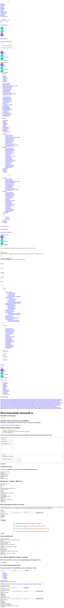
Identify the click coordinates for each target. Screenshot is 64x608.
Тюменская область (30, 408)
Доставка (5, 80)
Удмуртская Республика (52, 406)
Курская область (13, 404)
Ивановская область (22, 399)
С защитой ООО (11, 299)
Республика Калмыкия (49, 402)
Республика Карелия (13, 403)
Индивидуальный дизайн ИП (14, 296)
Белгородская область (57, 399)
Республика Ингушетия (24, 402)
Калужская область (4, 399)
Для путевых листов (7, 101)
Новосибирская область (5, 407)
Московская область (57, 408)
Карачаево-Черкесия (58, 402)
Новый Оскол (6, 127)
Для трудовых (6, 102)
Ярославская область (4, 402)
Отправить (27, 587)
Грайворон (5, 123)
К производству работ (7, 104)
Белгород (2, 3)
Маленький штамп (12, 307)
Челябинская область (38, 408)
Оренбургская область (20, 408)
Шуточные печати (7, 94)
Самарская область (26, 406)
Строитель (5, 129)
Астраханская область (17, 406)
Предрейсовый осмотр (8, 109)
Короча (4, 126)
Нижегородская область (27, 401)
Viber (5, 53)
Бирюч (4, 121)
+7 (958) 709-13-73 (4, 25)
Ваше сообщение (5, 443)
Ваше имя (4, 438)
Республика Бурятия (42, 406)
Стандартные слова (7, 113)
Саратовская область (15, 407)
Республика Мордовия (41, 403)
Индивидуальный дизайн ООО (14, 302)
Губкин (4, 124)
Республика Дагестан (14, 402)
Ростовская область (39, 399)
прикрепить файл (39, 512)
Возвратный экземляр (7, 99)
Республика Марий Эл (31, 403)
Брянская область (4, 400)
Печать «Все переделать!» (13, 320)
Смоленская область (55, 401)
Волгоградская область (23, 400)
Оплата (4, 79)
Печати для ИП (6, 83)
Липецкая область (31, 399)
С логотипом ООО (12, 298)
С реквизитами (6, 110)
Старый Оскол (6, 128)
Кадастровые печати (7, 89)
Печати (4, 75)
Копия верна (5, 105)
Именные (5, 103)
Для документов (6, 100)
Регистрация (3, 41)
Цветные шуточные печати (14, 321)
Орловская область (8, 406)
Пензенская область (46, 401)
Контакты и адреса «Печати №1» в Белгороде (10, 425)
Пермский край (3, 408)
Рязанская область (21, 404)
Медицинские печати (7, 86)
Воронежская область (13, 399)
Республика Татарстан (48, 408)
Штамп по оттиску (7, 114)
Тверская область (34, 406)
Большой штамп (11, 308)
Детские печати (6, 91)
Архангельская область (52, 400)
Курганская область (11, 408)
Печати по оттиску (7, 88)
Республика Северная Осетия (31, 404)
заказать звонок (3, 580)
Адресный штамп (6, 96)
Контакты (5, 81)
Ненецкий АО (7, 404)
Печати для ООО (6, 84)
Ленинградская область (43, 407)
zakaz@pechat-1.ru (4, 38)
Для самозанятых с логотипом (14, 313)
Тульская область (52, 404)
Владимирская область (13, 400)
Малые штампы (6, 106)
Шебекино (5, 130)
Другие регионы (4, 16)
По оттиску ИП (11, 295)
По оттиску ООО (11, 301)
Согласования (6, 112)
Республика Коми (22, 403)
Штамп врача (11, 306)
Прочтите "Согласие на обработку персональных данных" (29, 583)
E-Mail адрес (4, 441)
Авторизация (9, 41)
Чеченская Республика (51, 403)
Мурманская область (17, 401)
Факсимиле (5, 78)
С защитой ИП (11, 294)
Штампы (5, 76)
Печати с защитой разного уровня (10, 85)
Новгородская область (37, 401)
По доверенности (6, 108)
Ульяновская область (24, 407)
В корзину (4, 562)
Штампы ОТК (6, 115)
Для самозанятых (6, 90)
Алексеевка (5, 120)
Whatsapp (6, 60)
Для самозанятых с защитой (14, 314)
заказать (2, 533)
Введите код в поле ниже (7, 456)
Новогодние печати (7, 92)
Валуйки (5, 122)
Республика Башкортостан (54, 407)
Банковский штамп (7, 98)
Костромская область (8, 401)
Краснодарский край (48, 399)
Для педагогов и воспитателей (9, 93)
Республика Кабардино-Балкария (36, 402)
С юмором (5, 111)
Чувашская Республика (43, 404)
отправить (3, 516)
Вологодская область (32, 400)
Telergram (6, 57)
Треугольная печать (12, 305)
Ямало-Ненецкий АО (33, 407)
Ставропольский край (42, 400)
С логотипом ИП (11, 293)
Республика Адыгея (4, 403)
